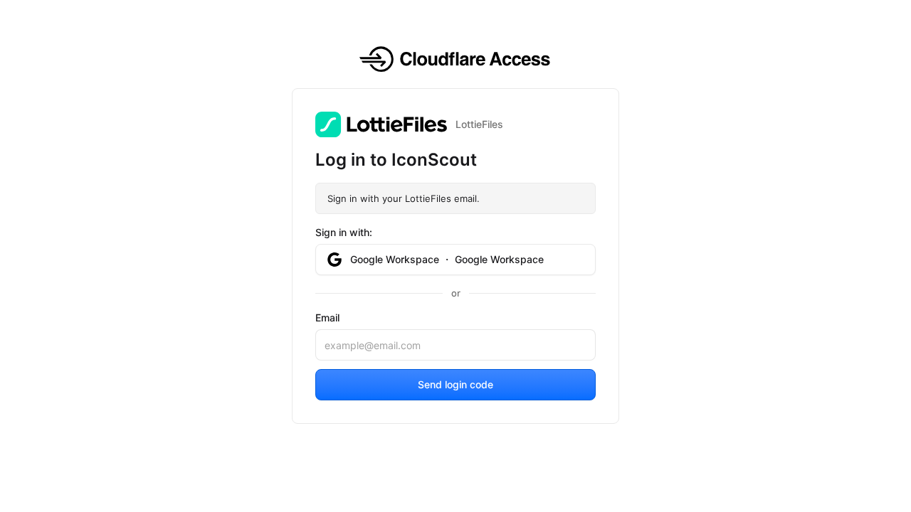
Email (327, 317)
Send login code (455, 384)
